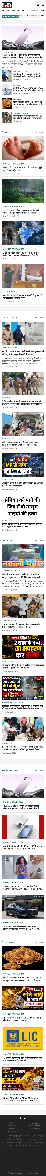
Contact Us (12, 1128)
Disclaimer (12, 1131)
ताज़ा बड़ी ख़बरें (10, 10)
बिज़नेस (43, 10)
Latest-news (10, 317)
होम (3, 10)
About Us (12, 1126)
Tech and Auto (11, 770)
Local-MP (8, 540)
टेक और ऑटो (35, 10)
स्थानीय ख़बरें (20, 10)
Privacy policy (34, 1123)
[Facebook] (20, 1118)
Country (7, 132)
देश (28, 10)
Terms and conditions (34, 1126)
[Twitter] (25, 1118)
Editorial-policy (34, 1128)
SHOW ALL (39, 771)
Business (7, 942)
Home (11, 1123)
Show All (39, 132)
